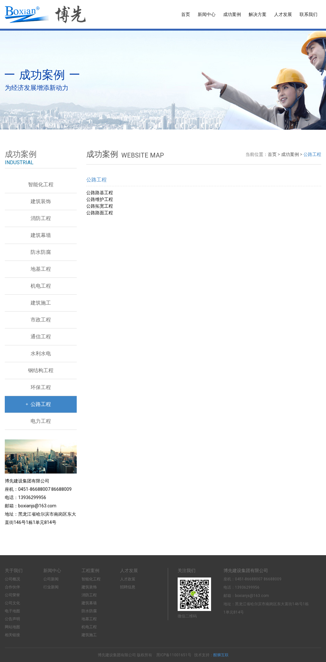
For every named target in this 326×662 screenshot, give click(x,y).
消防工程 (41, 218)
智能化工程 (40, 184)
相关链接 (12, 635)
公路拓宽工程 (99, 206)
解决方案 (257, 14)
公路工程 (41, 404)
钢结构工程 (40, 370)
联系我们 (308, 14)
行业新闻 (51, 587)
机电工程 (41, 286)
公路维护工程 (99, 199)
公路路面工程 (99, 212)
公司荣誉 (12, 595)
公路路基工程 (99, 192)
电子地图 (12, 611)
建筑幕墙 (41, 235)
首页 (185, 14)
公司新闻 (51, 579)
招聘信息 (127, 587)
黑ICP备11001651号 (173, 655)
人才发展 (283, 14)
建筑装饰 (41, 201)
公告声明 (12, 619)
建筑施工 (41, 303)
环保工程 (41, 387)
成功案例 (232, 14)
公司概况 (12, 579)
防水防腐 (41, 252)
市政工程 (41, 320)
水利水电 (41, 353)
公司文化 (12, 603)
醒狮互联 (221, 655)
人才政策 (127, 579)
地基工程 (41, 269)
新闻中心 (207, 14)
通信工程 (41, 337)
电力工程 (41, 421)
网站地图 (12, 627)
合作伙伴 (12, 587)
